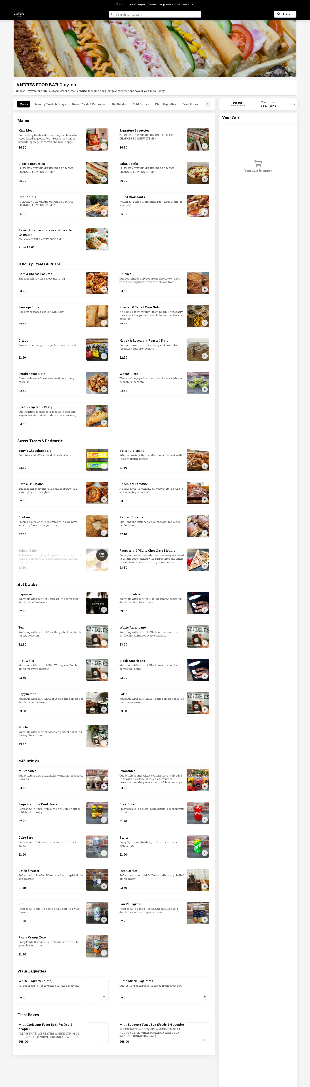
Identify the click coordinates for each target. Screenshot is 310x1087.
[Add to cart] (104, 146)
